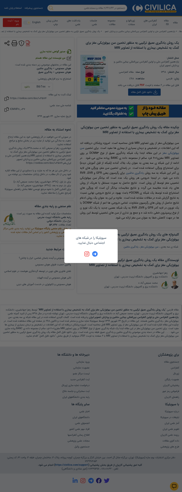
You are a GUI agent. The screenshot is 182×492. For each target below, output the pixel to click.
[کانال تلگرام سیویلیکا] (95, 254)
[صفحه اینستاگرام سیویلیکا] (87, 254)
